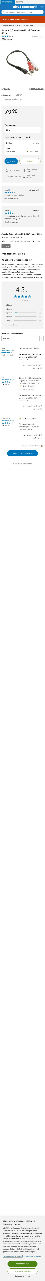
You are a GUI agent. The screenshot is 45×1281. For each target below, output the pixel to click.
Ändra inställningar (22, 1276)
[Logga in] (36, 7)
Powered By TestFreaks (31, 446)
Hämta (13, 161)
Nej (38, 368)
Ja (33, 368)
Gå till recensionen (11, 198)
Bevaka (30, 161)
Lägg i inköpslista (37, 89)
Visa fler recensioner (22, 453)
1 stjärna (7, 320)
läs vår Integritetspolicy (32, 1256)
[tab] (7, 2)
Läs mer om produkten (11, 99)
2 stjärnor (8, 316)
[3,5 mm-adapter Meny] (15, 25)
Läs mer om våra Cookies (12, 1256)
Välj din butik (10, 151)
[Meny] (3, 7)
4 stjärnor (8, 309)
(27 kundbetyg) (7, 39)
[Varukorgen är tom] (42, 7)
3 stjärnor (8, 313)
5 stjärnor (8, 305)
